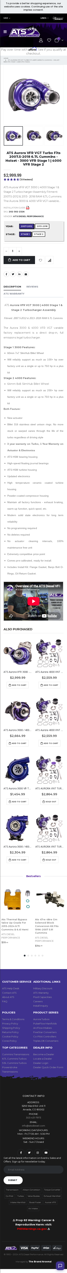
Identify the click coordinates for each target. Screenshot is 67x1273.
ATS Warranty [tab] (14, 293)
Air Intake (33, 1208)
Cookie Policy (10, 1036)
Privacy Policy (10, 1023)
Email (26, 274)
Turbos (20, 1196)
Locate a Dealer (42, 1058)
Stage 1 (25, 234)
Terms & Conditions (13, 1019)
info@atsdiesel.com (33, 1125)
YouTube (46, 1152)
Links (43, 18)
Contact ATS (9, 992)
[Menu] (5, 32)
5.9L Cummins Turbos (14, 1063)
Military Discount (42, 988)
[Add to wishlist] (40, 260)
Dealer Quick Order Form (48, 1067)
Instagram (37, 1152)
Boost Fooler (35, 1202)
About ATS (8, 997)
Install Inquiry (40, 1005)
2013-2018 (42, 226)
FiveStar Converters (44, 1032)
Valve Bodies (34, 1196)
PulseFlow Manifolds (45, 1023)
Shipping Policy (11, 1027)
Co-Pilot (9, 1196)
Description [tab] (12, 286)
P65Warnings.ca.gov (32, 1228)
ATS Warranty (41, 992)
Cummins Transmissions (15, 1054)
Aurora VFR (50, 1202)
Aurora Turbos (41, 1019)
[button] (33, 179)
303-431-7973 (33, 1117)
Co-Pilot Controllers (44, 1036)
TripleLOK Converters (45, 1040)
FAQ (4, 1001)
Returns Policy (10, 1032)
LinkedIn (19, 274)
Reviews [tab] (32, 286)
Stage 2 (38, 234)
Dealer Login (40, 1063)
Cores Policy (9, 1040)
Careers (38, 1001)
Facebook (6, 274)
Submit (12, 1180)
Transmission (12, 1190)
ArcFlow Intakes (42, 1027)
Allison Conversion (31, 1190)
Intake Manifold (17, 1202)
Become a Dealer (43, 1054)
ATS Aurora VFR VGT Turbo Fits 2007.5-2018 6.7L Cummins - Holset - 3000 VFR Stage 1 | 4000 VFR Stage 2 (33, 158)
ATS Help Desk (10, 988)
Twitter (13, 274)
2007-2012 (26, 226)
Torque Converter (52, 1190)
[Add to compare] (49, 260)
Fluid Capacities (42, 997)
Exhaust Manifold (52, 1196)
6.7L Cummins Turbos (14, 1058)
